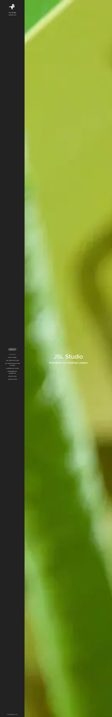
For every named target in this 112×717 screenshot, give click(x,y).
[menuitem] (12, 354)
